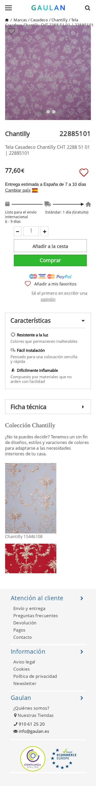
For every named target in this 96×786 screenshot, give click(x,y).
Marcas (20, 19)
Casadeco (39, 19)
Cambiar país (18, 190)
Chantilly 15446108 (24, 536)
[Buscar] (89, 8)
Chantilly (59, 19)
